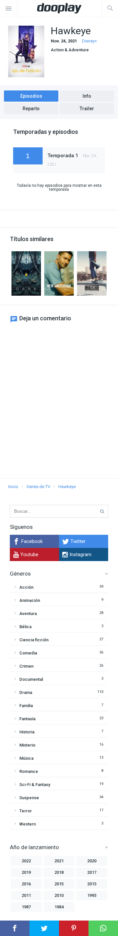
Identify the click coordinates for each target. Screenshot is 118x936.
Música (26, 758)
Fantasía (27, 718)
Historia (26, 731)
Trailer (87, 108)
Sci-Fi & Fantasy (34, 784)
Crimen (26, 666)
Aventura (28, 613)
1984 (59, 906)
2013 (91, 883)
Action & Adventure (70, 50)
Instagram (80, 554)
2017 (91, 872)
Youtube (29, 554)
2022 (26, 860)
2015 (59, 883)
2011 (26, 895)
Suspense (29, 797)
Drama (25, 692)
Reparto (31, 108)
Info (87, 96)
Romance (28, 771)
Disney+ (89, 40)
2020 (91, 860)
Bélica (25, 626)
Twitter (78, 541)
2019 (26, 872)
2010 (59, 895)
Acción (26, 587)
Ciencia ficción (34, 639)
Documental (31, 679)
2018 (59, 872)
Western (27, 824)
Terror (25, 810)
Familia (26, 705)
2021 (59, 860)
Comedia (28, 653)
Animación (29, 600)
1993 (91, 895)
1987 (26, 906)
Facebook (32, 541)
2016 (26, 883)
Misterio (27, 745)
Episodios (31, 96)
